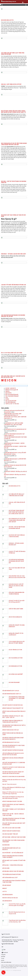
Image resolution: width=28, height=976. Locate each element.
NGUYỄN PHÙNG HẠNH (8, 943)
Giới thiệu (3, 956)
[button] (2, 5)
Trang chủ (3, 954)
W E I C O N (8, 380)
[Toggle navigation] (26, 2)
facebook (5, 952)
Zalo (4, 949)
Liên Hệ (2, 960)
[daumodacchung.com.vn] (8, 2)
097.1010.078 (6, 934)
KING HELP (11, 970)
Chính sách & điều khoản (6, 962)
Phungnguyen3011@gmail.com (10, 937)
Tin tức (2, 958)
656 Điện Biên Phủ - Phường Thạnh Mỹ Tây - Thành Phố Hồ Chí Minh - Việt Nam (13, 940)
